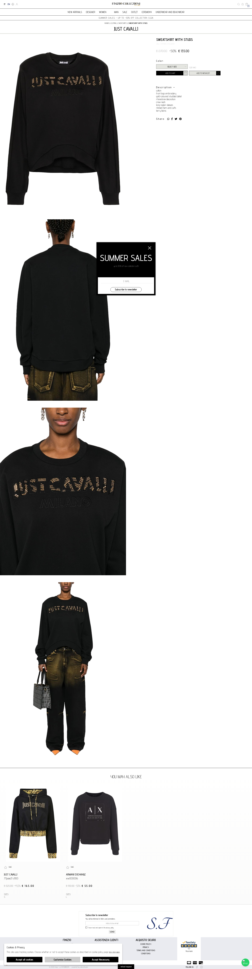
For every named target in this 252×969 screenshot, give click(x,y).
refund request (126, 967)
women (106, 23)
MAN (116, 12)
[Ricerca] (238, 4)
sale (124, 12)
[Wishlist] (242, 4)
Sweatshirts (122, 23)
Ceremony (147, 12)
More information (114, 952)
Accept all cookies (24, 959)
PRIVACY (146, 947)
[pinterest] (180, 118)
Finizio (67, 940)
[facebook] (172, 118)
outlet (134, 12)
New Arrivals (75, 12)
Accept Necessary (100, 959)
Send (112, 932)
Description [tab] (164, 87)
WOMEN (102, 12)
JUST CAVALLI (126, 29)
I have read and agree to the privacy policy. (101, 928)
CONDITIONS (145, 953)
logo (126, 4)
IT (5, 4)
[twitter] (176, 118)
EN (9, 4)
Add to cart (170, 73)
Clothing (113, 23)
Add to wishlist (203, 73)
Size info (192, 67)
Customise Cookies (63, 959)
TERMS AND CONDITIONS (145, 950)
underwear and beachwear (170, 12)
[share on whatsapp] (168, 118)
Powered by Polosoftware (80, 967)
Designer (90, 12)
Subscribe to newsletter (126, 289)
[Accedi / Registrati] (16, 4)
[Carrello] (246, 4)
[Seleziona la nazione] (12, 4)
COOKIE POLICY (145, 944)
